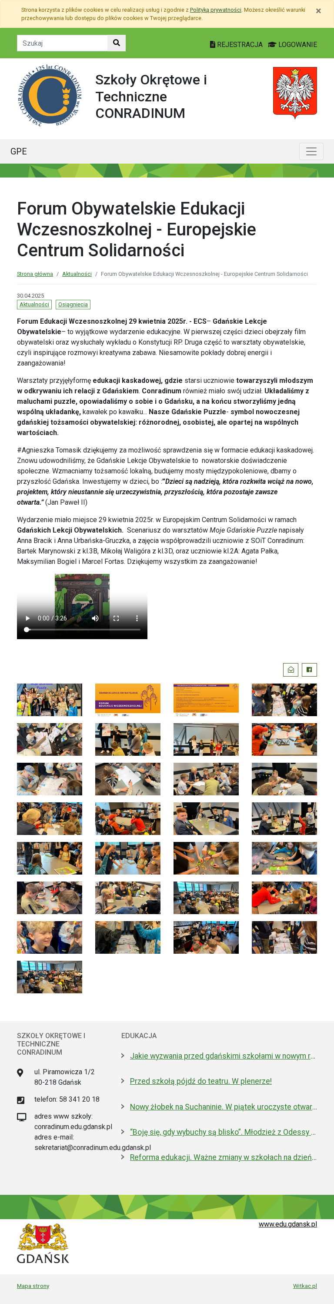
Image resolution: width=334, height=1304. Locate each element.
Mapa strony (33, 1285)
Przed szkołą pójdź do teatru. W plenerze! (201, 1081)
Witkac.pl (305, 1285)
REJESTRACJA (239, 44)
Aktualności (77, 274)
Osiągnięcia (73, 304)
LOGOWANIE (297, 44)
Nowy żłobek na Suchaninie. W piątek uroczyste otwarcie (223, 1107)
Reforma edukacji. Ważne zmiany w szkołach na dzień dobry (223, 1157)
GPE (18, 151)
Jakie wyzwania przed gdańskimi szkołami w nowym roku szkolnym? (223, 1056)
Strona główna (35, 274)
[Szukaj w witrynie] (116, 43)
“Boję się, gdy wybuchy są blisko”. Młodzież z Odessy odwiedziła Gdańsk (223, 1132)
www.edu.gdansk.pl (288, 1224)
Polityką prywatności (215, 10)
